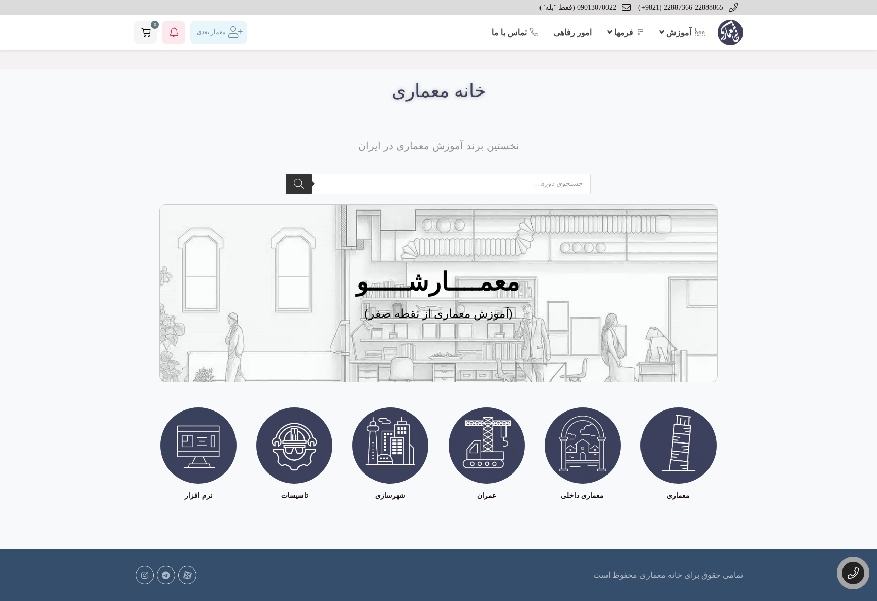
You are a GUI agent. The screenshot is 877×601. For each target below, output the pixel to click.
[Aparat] (187, 575)
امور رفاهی (573, 32)
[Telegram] (166, 575)
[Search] (299, 184)
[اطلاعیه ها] (173, 32)
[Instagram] (145, 575)
